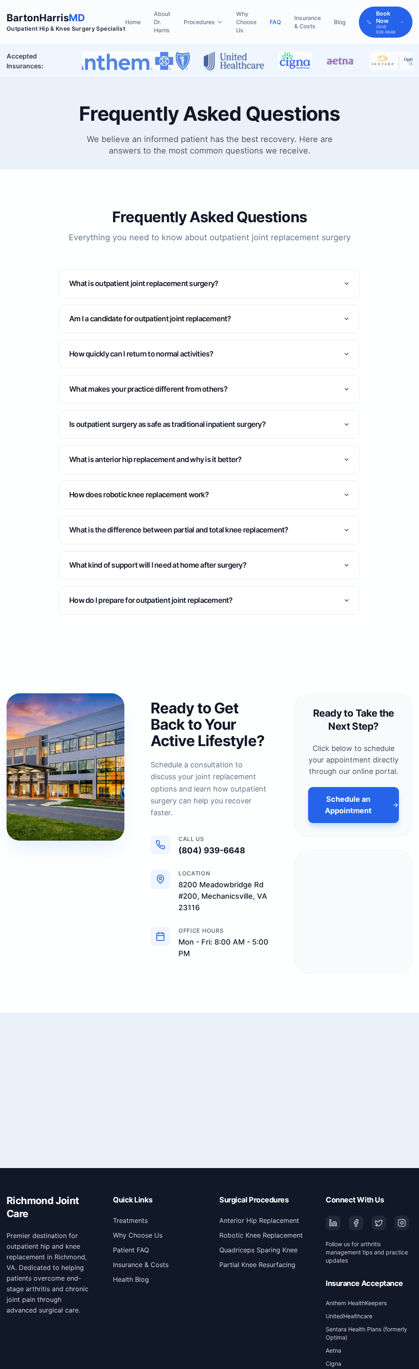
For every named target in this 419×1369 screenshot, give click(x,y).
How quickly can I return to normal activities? (141, 354)
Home (133, 21)
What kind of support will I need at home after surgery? (157, 565)
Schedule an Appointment (348, 805)
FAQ (275, 21)
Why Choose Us (246, 22)
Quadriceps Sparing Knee (258, 1250)
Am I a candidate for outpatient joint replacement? (150, 318)
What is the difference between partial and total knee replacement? (178, 529)
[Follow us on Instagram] (401, 1223)
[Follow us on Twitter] (379, 1223)
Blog (340, 21)
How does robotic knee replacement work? (139, 494)
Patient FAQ (131, 1250)
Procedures (199, 21)
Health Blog (131, 1279)
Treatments (130, 1220)
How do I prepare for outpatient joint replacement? (151, 600)
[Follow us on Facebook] (356, 1223)
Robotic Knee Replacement (261, 1235)
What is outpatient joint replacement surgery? (143, 283)
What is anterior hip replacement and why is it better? (155, 459)
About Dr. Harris (162, 22)
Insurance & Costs (307, 21)
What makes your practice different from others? (148, 389)
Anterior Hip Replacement (259, 1220)
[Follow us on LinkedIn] (333, 1223)
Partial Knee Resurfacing (257, 1265)
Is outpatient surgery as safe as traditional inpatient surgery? (167, 424)
